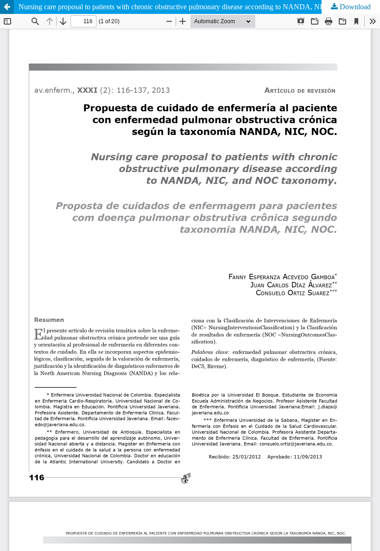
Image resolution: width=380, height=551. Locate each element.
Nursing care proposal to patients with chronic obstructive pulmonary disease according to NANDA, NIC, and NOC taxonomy (199, 7)
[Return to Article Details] (7, 7)
